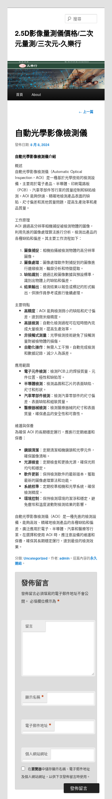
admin (64, 558)
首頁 (19, 94)
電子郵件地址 (38, 725)
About (36, 94)
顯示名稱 (34, 697)
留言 (29, 626)
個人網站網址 (36, 753)
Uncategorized (35, 558)
